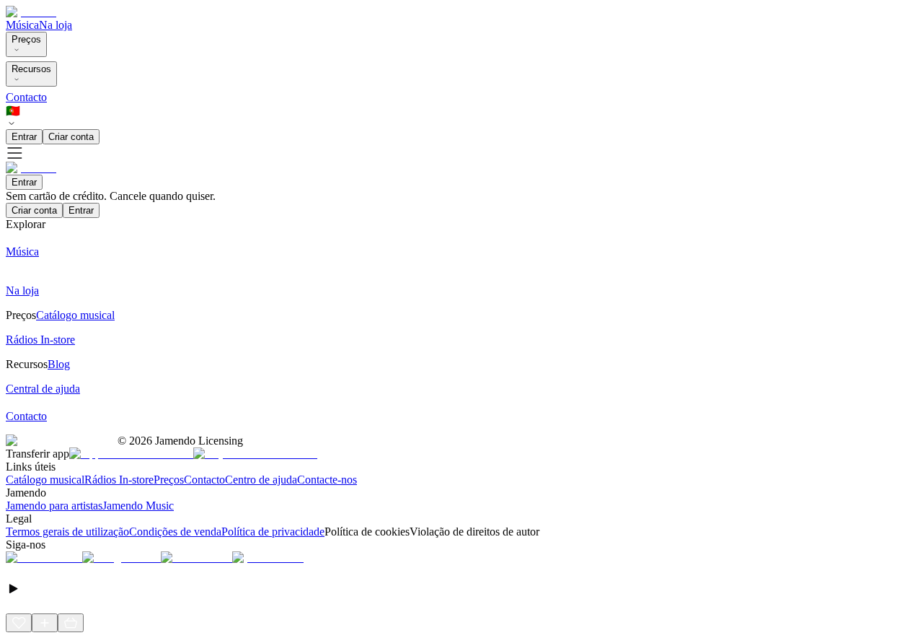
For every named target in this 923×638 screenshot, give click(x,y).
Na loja (55, 25)
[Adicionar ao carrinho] (71, 622)
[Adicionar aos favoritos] (19, 622)
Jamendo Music (138, 505)
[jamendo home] (31, 12)
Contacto (26, 97)
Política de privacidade (272, 531)
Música (22, 25)
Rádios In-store (119, 479)
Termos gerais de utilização (67, 531)
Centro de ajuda (261, 479)
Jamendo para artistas (54, 505)
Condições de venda (175, 531)
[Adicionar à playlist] (45, 622)
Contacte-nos (327, 479)
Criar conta (71, 136)
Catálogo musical (45, 479)
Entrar (24, 136)
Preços (26, 39)
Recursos (31, 69)
